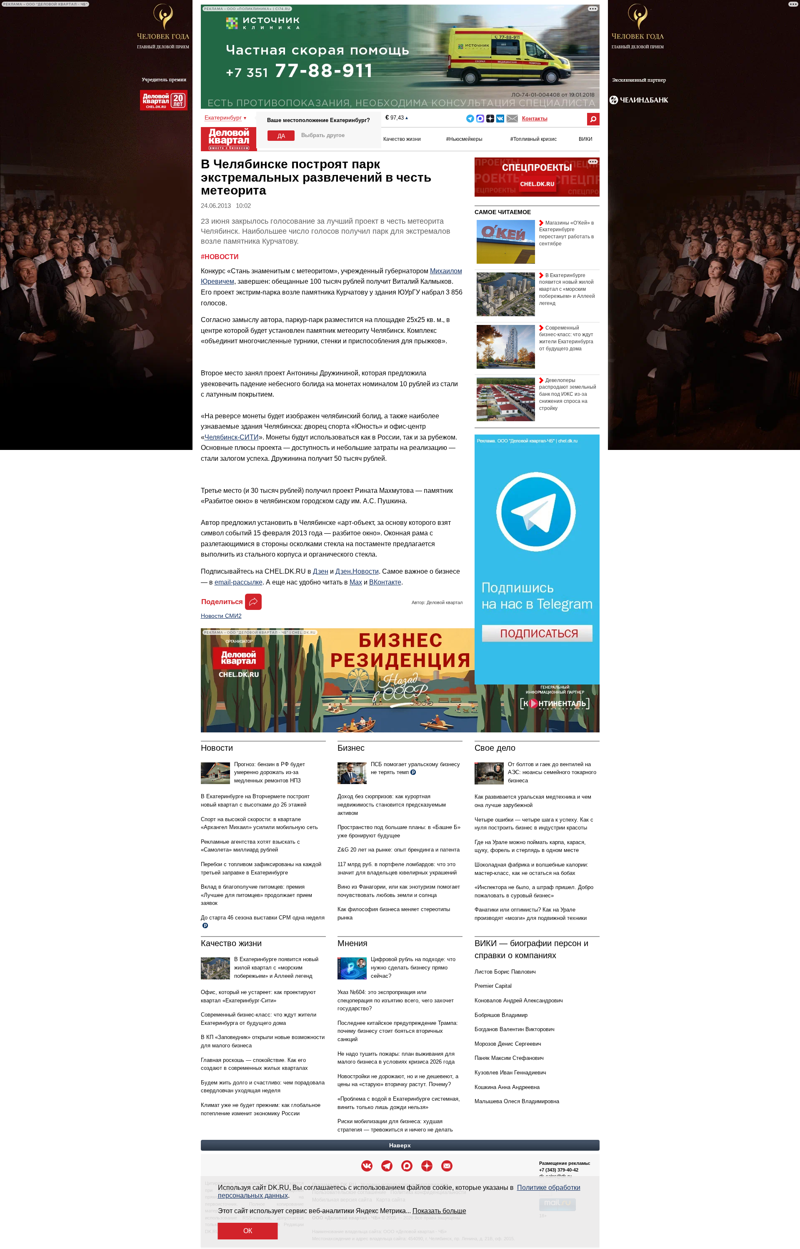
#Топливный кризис (533, 139)
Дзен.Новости (357, 571)
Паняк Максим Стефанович (509, 1058)
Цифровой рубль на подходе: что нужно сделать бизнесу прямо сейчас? (413, 967)
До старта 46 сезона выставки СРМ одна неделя (263, 917)
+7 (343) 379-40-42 (558, 1169)
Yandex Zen (490, 118)
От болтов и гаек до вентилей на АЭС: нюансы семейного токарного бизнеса (552, 772)
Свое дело (495, 747)
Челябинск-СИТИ (232, 437)
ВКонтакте (385, 582)
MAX (480, 118)
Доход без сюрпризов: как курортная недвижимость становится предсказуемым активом (392, 804)
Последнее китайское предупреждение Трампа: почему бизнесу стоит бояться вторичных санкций (398, 1031)
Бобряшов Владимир (501, 1015)
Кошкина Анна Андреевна (507, 1087)
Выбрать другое (323, 135)
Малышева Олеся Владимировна (517, 1101)
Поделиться (222, 602)
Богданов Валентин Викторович (515, 1029)
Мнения (353, 943)
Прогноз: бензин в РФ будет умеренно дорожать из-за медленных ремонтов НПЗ (269, 772)
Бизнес (351, 747)
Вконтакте (500, 118)
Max (356, 582)
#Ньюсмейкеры (464, 139)
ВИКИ (585, 139)
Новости (217, 747)
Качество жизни (402, 139)
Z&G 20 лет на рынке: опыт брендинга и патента (399, 850)
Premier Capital (493, 986)
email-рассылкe (238, 582)
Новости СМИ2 (221, 615)
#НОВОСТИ (220, 256)
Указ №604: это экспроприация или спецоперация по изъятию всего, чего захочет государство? (396, 1000)
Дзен (320, 571)
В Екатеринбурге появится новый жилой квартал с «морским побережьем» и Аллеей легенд (276, 967)
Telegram (470, 118)
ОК (247, 1230)
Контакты (535, 118)
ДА (281, 135)
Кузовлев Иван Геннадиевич (510, 1072)
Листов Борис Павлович (505, 972)
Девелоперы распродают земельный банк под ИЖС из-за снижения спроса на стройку (567, 394)
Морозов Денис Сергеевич (508, 1044)
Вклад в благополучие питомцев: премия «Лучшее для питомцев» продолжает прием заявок (256, 895)
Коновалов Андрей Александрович (519, 1000)
